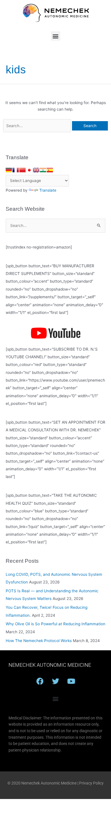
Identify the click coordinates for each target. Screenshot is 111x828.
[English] (36, 170)
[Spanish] (50, 170)
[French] (16, 170)
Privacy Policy (91, 783)
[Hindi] (43, 170)
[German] (9, 170)
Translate (47, 190)
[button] (55, 36)
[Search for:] (37, 125)
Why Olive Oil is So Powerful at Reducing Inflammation (55, 624)
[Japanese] (29, 170)
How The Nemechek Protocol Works (39, 640)
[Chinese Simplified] (22, 170)
